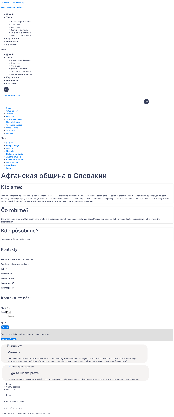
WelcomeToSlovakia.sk (12, 7)
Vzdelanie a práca (14, 125)
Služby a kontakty (14, 119)
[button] (58, 49)
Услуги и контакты (19, 30)
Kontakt (9, 133)
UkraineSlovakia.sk (10, 95)
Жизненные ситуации (21, 33)
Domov (9, 108)
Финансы (15, 27)
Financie (10, 116)
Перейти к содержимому (12, 2)
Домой (10, 14)
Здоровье (15, 24)
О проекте (12, 41)
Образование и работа (21, 35)
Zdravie (9, 113)
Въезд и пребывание (21, 21)
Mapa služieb (12, 127)
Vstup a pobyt (12, 111)
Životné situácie (13, 122)
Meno (4, 308)
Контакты (11, 44)
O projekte (11, 130)
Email (3, 312)
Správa (4, 322)
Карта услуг (13, 38)
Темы (9, 17)
